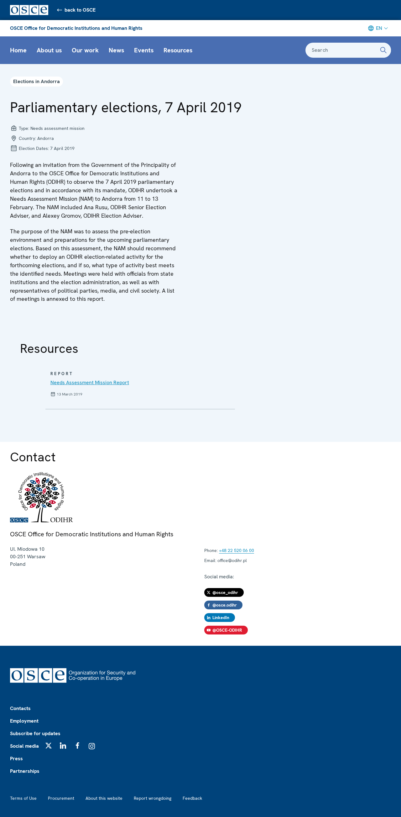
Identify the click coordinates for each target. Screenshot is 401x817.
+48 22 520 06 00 (236, 550)
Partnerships (24, 771)
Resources (178, 50)
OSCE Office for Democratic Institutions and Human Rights (76, 28)
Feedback (192, 798)
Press (16, 758)
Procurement (61, 798)
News (116, 50)
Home (18, 50)
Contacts (20, 708)
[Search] (383, 50)
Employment (24, 721)
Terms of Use (23, 798)
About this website (104, 798)
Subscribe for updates (35, 733)
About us (49, 50)
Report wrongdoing (152, 798)
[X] (48, 745)
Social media (24, 746)
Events (144, 50)
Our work (85, 50)
